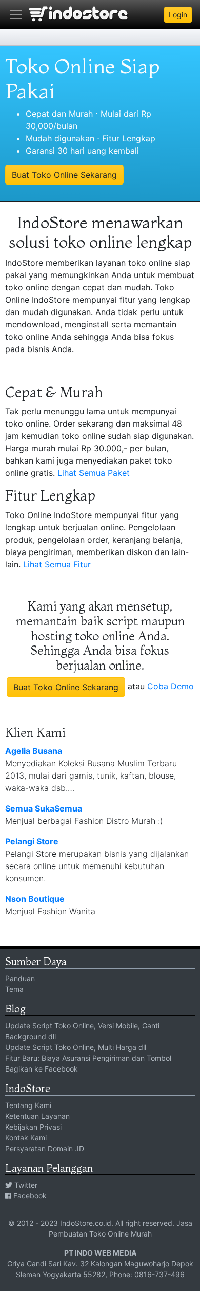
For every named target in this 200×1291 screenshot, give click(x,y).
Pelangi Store (31, 841)
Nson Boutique (35, 899)
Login (178, 14)
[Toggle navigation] (16, 14)
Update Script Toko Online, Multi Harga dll (75, 1047)
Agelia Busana (33, 751)
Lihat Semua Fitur (57, 564)
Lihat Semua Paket (93, 473)
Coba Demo (170, 686)
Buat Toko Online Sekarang (64, 175)
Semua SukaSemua (43, 808)
